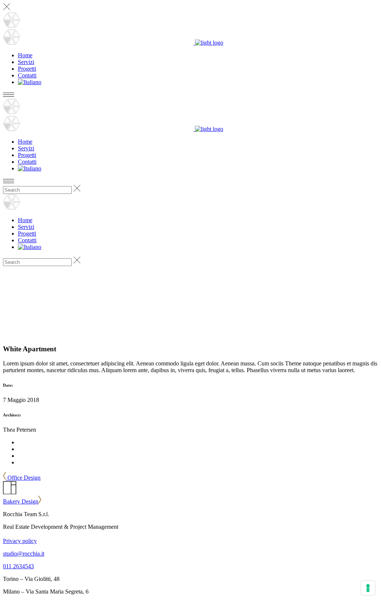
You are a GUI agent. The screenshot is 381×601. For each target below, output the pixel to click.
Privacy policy (20, 541)
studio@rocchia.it (23, 553)
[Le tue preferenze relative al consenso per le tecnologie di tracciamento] (368, 588)
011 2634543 (18, 566)
